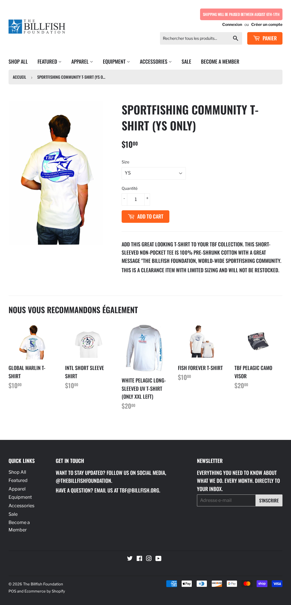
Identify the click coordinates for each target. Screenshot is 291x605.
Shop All (18, 61)
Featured (48, 61)
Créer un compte (266, 24)
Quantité (130, 188)
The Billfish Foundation (43, 584)
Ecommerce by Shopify (44, 591)
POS (12, 591)
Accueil (19, 77)
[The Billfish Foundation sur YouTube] (158, 559)
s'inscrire (269, 500)
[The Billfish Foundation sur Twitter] (130, 559)
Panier (269, 38)
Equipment (115, 61)
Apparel (80, 61)
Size (125, 161)
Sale (186, 61)
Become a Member (220, 61)
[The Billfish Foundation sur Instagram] (149, 559)
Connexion (232, 24)
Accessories (154, 61)
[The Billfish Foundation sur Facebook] (139, 559)
